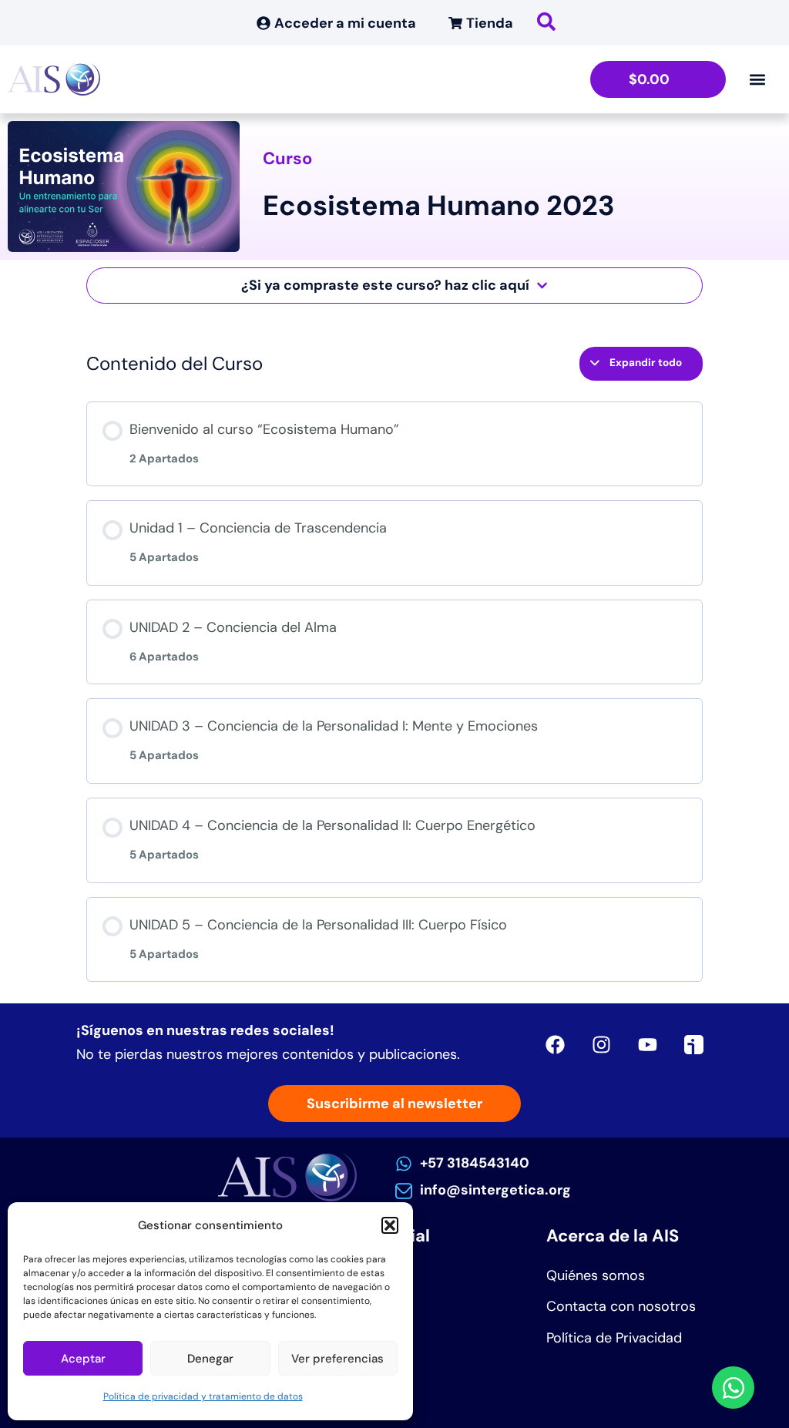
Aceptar (83, 1358)
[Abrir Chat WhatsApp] (733, 1387)
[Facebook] (555, 1044)
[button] (390, 1225)
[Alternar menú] (757, 79)
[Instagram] (601, 1044)
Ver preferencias (337, 1358)
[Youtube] (647, 1044)
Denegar (210, 1358)
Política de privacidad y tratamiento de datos (203, 1396)
